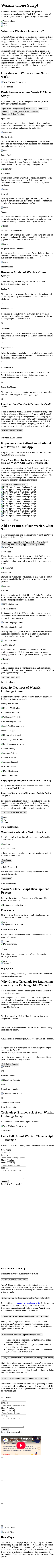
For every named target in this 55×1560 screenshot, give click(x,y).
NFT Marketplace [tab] (40, 542)
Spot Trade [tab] (6, 109)
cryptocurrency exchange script (27, 1303)
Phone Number (7, 1160)
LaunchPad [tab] (18, 542)
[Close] (2, 1457)
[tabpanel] (27, 185)
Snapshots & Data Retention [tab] (13, 114)
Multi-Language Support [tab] (11, 545)
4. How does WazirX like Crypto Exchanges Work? (21, 1335)
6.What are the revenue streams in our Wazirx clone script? (25, 1378)
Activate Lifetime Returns (12, 431)
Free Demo (6, 860)
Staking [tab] (14, 111)
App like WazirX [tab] (29, 545)
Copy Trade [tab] (6, 542)
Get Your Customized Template (14, 813)
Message (4, 1168)
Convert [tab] (5, 111)
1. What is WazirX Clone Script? (14, 1280)
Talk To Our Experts (10, 1064)
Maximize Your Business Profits (14, 485)
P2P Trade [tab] (43, 109)
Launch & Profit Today (10, 677)
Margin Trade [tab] (18, 109)
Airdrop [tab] (28, 542)
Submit (5, 1182)
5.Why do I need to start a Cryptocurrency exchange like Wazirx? (27, 1358)
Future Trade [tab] (31, 109)
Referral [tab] (41, 545)
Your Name (6, 1150)
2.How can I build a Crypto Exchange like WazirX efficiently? (25, 1298)
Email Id (4, 1155)
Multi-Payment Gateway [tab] (28, 111)
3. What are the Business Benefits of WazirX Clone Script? (25, 1316)
